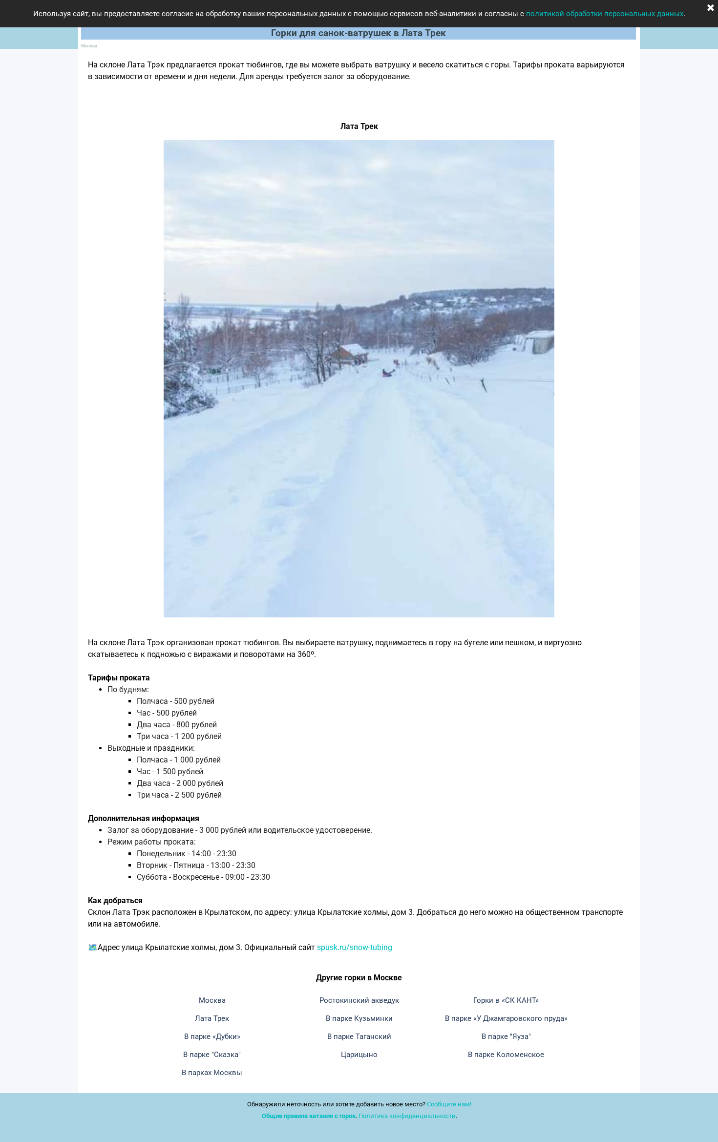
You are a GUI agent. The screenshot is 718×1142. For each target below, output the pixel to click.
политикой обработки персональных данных (604, 13)
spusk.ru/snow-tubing (354, 947)
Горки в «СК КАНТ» (506, 1000)
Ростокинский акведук (359, 1000)
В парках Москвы (212, 1072)
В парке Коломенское (506, 1054)
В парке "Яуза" (506, 1036)
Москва (89, 45)
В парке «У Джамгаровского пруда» (506, 1018)
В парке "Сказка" (212, 1054)
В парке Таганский (359, 1036)
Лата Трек (212, 1018)
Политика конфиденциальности (407, 1116)
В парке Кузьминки (359, 1018)
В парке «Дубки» (212, 1036)
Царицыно (359, 1054)
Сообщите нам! (449, 1104)
